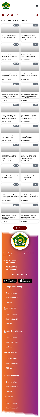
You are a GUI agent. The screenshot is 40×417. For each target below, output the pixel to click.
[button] (37, 6)
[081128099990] (4, 260)
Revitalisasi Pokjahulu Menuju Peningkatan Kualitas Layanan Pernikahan (9, 75)
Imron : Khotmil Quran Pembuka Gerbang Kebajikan (10, 176)
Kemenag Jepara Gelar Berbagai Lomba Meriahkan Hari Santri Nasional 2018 (10, 96)
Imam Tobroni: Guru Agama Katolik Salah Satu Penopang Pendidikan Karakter (9, 156)
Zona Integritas (11, 293)
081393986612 (11, 267)
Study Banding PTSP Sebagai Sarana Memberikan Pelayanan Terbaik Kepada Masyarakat (10, 117)
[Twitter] (8, 15)
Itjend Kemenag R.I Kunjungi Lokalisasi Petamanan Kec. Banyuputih (9, 217)
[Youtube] (12, 15)
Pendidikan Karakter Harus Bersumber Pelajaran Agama (9, 55)
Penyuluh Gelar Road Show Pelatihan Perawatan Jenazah (9, 36)
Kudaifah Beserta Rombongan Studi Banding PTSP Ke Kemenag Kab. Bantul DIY (10, 196)
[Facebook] (3, 15)
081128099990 (11, 260)
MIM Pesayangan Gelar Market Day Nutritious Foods (10, 136)
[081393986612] (4, 267)
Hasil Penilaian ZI (12, 298)
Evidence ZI (10, 302)
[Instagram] (17, 15)
